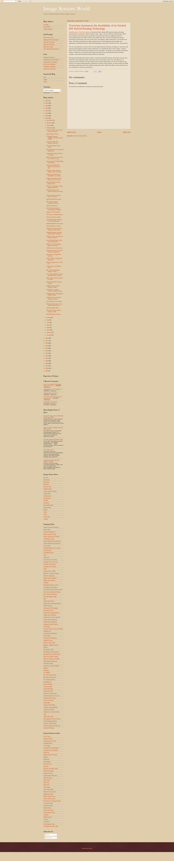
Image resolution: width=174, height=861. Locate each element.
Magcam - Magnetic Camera (51, 645)
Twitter (45, 81)
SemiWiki (46, 815)
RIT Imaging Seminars (49, 679)
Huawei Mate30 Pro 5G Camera (54, 223)
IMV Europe (47, 626)
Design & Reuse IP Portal (50, 754)
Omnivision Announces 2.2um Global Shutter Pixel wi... (54, 304)
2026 (46, 100)
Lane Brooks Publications (50, 638)
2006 (46, 368)
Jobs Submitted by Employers (51, 49)
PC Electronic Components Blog (52, 801)
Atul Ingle (46, 24)
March (48, 330)
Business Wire (47, 486)
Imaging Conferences (49, 57)
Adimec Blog (47, 529)
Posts (47, 834)
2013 (46, 350)
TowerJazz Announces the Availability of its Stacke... (54, 175)
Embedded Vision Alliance (50, 587)
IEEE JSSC (47, 780)
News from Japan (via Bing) (51, 656)
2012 (46, 353)
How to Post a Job (48, 37)
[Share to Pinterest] (101, 71)
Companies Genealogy (49, 66)
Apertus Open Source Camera (51, 536)
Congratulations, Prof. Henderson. (52, 389)
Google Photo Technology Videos (52, 603)
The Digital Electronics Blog (51, 826)
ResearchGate (47, 507)
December (49, 120)
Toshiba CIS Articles (49, 709)
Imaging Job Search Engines (51, 39)
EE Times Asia (47, 764)
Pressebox (46, 503)
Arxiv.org (46, 477)
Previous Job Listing (49, 44)
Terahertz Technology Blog (50, 707)
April (48, 327)
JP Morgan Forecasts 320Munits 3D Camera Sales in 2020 (54, 138)
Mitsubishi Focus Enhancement (52, 654)
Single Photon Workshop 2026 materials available (51, 460)
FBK (45, 599)
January (49, 335)
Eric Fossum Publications (50, 594)
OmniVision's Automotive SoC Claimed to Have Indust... (54, 229)
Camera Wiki (47, 545)
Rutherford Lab (47, 682)
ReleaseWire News (48, 505)
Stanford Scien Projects (50, 698)
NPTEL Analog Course (49, 796)
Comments (49, 837)
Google (45, 79)
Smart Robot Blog (48, 689)
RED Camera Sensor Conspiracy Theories (52, 202)
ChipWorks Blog (48, 743)
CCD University (48, 550)
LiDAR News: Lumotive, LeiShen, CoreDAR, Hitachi (54, 290)
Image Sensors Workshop (50, 619)
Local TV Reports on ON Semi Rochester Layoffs (54, 130)
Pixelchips (46, 670)
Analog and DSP (48, 738)
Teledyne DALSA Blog (49, 705)
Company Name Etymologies (51, 748)
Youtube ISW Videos (49, 728)
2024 (46, 105)
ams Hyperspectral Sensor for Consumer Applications (54, 220)
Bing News (46, 484)
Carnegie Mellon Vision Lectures (52, 548)
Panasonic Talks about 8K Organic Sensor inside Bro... (54, 171)
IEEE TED (46, 785)
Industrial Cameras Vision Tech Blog (53, 629)
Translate (56, 92)
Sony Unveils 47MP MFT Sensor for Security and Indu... (53, 166)
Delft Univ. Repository (49, 576)
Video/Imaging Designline (50, 721)
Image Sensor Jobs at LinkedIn (52, 617)
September (50, 128)
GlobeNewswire (73, 32)
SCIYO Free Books (49, 810)
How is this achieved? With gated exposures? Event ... (52, 385)
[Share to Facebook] (99, 71)
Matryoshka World (48, 794)
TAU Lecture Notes (48, 700)
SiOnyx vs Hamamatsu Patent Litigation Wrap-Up (54, 186)
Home (99, 132)
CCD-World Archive (49, 552)
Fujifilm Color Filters (49, 601)
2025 (46, 103)
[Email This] (94, 71)
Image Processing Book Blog (51, 612)
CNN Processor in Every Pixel (54, 248)
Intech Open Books (49, 789)
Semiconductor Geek (49, 812)
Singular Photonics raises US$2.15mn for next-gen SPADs (53, 416)
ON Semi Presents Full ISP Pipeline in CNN (53, 311)
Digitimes (46, 757)
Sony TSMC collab (48, 450)
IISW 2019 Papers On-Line (53, 314)
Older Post (126, 132)
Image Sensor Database (50, 615)
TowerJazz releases (84, 32)
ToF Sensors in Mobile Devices (54, 214)
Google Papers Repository (50, 775)
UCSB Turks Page (48, 716)
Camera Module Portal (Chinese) (52, 543)
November (49, 123)
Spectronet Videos (48, 691)
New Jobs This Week (49, 42)
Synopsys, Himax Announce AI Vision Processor (54, 237)
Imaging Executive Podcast (51, 624)
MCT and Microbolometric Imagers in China (53, 270)
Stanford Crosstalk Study (50, 693)
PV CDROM (47, 672)
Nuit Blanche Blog (48, 663)
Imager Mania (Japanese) (50, 622)
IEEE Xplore (47, 787)
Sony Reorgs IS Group (52, 134)
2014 (46, 348)
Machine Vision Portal (49, 642)
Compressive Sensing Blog (51, 750)
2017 (46, 340)
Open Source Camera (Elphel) (51, 666)
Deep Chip (46, 752)
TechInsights (47, 702)
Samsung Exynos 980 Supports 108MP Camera (54, 294)
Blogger (90, 848)
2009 (46, 361)
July (48, 320)
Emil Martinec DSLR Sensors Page (53, 589)
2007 (46, 365)
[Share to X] (98, 71)
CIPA (45, 555)
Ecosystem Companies (50, 64)
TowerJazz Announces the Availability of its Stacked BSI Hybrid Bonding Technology (97, 27)
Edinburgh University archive (51, 585)
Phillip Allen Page (48, 805)
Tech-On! (46, 819)
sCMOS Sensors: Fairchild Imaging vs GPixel (53, 298)
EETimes (46, 766)
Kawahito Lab (47, 631)
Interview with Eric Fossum (53, 226)
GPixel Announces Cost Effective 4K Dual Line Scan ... (54, 191)
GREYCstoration (48, 605)
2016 (46, 343)
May (48, 325)
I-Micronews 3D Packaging (51, 608)
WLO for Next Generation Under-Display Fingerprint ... (54, 208)
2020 (46, 115)
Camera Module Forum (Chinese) (52, 541)
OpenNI (45, 668)
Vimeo (45, 514)
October (49, 125)
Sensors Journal (48, 686)
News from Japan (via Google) (51, 659)
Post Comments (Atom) (80, 136)
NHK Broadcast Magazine (50, 661)
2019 (46, 118)
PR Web (46, 500)
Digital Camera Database (50, 578)
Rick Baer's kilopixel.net (50, 677)
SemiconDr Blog (48, 684)
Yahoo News (47, 516)
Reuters (46, 509)
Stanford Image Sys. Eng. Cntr (52, 695)
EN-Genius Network (49, 771)
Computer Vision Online (50, 566)
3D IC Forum (47, 736)
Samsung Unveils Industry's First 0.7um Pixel (53, 196)
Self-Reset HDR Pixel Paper (53, 199)
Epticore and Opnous (51, 205)
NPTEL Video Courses (49, 798)
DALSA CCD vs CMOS (50, 571)
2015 (46, 345)
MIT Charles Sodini (49, 649)
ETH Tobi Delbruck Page (50, 596)
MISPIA (46, 647)
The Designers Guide (49, 824)
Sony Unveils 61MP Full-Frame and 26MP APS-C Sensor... (54, 274)
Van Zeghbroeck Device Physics (52, 719)
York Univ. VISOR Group (50, 723)
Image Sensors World (67, 8)
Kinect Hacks (47, 635)
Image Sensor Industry (49, 69)
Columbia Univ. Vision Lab (50, 562)
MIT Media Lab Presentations (51, 652)
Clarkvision (46, 557)
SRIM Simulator (48, 817)
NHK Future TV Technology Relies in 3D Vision (53, 244)
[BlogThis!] (96, 71)
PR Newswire (47, 498)
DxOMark (46, 582)
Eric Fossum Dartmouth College (52, 592)
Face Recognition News (52, 308)
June (48, 322)
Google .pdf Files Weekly (50, 491)
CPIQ (45, 569)
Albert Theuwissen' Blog (50, 534)
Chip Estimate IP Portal (50, 741)
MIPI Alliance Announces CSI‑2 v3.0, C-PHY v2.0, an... (54, 158)
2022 (46, 110)
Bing (45, 77)
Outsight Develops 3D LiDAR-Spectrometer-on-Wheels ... (54, 233)
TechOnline (46, 821)
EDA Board (46, 759)
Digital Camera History (49, 580)
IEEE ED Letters (48, 778)
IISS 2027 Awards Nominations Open (53, 439)
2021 (46, 113)
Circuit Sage (47, 745)
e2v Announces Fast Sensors (54, 301)
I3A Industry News (48, 610)
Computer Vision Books (50, 564)
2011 (46, 356)
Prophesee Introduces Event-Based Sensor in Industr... (54, 179)
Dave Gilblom (47, 27)
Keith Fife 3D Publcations (50, 633)
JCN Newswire (47, 496)
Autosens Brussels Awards (53, 217)
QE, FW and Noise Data (50, 675)
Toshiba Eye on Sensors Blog (51, 712)
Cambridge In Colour (49, 539)
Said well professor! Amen (50, 393)
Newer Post (71, 132)
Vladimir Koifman (48, 29)
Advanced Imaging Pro (49, 532)
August (49, 317)
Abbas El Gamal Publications (51, 527)
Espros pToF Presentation (53, 212)
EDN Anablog (47, 761)
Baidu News (47, 480)
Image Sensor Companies (50, 62)
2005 (46, 371)
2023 (46, 108)
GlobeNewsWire (48, 489)
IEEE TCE (46, 782)
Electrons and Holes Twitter (51, 768)
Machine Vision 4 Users (50, 791)
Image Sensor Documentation (51, 59)
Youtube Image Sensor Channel (52, 725)
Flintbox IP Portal (48, 773)
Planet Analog (47, 808)
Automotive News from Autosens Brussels (52, 142)
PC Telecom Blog (48, 803)
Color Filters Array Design (50, 559)
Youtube (46, 519)
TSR (45, 714)
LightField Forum (48, 640)
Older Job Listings (48, 46)
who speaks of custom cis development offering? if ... (51, 402)
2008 (46, 363)
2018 (46, 338)
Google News (47, 493)
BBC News (46, 482)
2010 (46, 358)
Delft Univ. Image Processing (51, 573)
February (49, 332)
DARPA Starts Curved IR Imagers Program (52, 286)
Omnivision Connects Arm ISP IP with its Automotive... (54, 251)
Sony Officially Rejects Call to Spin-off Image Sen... (54, 241)
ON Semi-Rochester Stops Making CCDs (53, 183)
